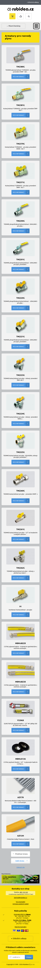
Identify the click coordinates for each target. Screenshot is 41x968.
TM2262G (20, 568)
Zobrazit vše (21, 867)
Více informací (18, 76)
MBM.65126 (20, 759)
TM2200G (20, 221)
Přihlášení (20, 14)
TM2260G (20, 491)
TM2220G (20, 298)
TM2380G (20, 67)
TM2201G (20, 259)
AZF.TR (20, 797)
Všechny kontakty (20, 927)
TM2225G (20, 452)
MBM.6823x (20, 682)
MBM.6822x (20, 643)
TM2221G (20, 336)
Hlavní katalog (14, 26)
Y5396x (20, 720)
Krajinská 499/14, (22, 914)
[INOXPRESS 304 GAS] (20, 883)
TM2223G (20, 375)
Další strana (19, 861)
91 (20, 606)
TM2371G (20, 182)
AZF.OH (20, 836)
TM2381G (20, 105)
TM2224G (20, 414)
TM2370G (20, 144)
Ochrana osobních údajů (20, 904)
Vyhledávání (31, 14)
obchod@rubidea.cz (20, 897)
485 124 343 (24, 892)
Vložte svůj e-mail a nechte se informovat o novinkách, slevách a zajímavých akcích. (20, 951)
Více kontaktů (20, 902)
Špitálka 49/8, (22, 920)
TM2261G (20, 529)
